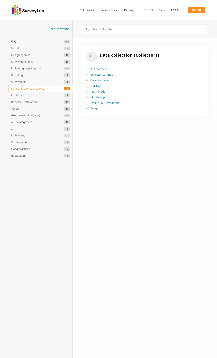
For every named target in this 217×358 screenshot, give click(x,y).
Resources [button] (108, 10)
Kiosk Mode (97, 91)
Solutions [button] (86, 10)
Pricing (129, 10)
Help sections (59, 29)
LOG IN (175, 10)
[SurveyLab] (28, 10)
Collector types (100, 80)
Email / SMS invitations (104, 103)
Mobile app (97, 97)
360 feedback (98, 69)
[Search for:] (144, 29)
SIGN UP (197, 10)
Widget (95, 108)
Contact (148, 10)
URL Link (95, 86)
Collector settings (101, 74)
